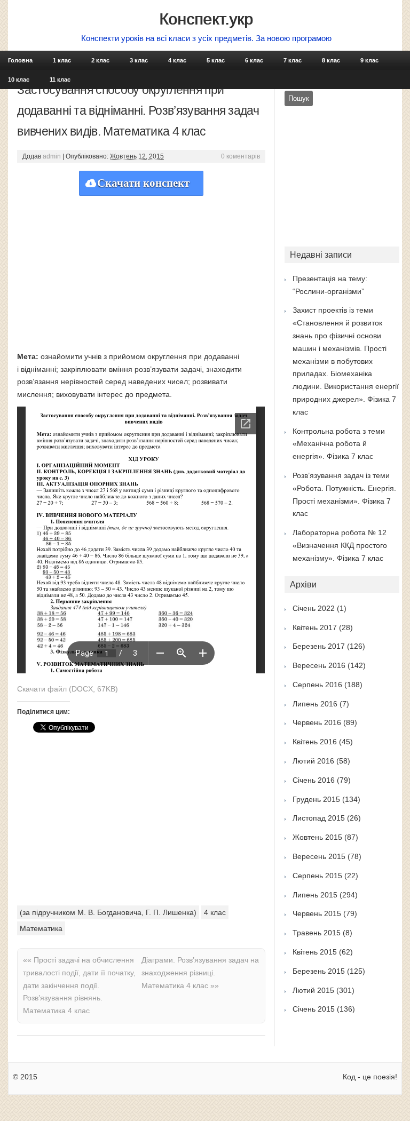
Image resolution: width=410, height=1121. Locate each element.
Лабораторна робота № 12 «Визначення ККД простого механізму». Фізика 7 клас (340, 545)
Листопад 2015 (319, 818)
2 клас (100, 60)
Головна (20, 60)
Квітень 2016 (315, 741)
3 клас (139, 60)
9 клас (369, 60)
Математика (41, 928)
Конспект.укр (206, 19)
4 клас (177, 60)
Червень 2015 (317, 913)
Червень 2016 (317, 722)
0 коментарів (240, 156)
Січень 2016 (314, 780)
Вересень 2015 (319, 856)
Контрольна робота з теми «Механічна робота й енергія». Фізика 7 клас (339, 444)
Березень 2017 (319, 646)
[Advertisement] (141, 270)
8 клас (331, 60)
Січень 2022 (314, 608)
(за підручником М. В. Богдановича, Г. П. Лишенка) (108, 912)
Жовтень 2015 (317, 837)
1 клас (62, 60)
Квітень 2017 (315, 627)
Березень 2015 (319, 971)
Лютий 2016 (313, 761)
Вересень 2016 (319, 665)
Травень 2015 (317, 932)
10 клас (18, 79)
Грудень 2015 (316, 799)
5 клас (216, 60)
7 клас (292, 60)
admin (52, 156)
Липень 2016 (315, 703)
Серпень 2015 (317, 875)
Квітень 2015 (315, 952)
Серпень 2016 (317, 684)
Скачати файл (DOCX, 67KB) (67, 689)
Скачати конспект (143, 183)
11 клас (60, 79)
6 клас (254, 60)
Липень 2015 (315, 895)
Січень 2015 (314, 1009)
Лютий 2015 (313, 990)
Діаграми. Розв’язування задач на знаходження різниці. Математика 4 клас (200, 973)
